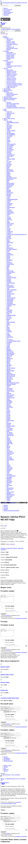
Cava (8, 215)
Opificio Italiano (10, 390)
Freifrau (8, 498)
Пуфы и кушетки (11, 43)
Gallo (8, 288)
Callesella (9, 200)
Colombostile (10, 231)
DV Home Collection (12, 249)
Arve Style (9, 153)
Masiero (8, 357)
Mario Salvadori (10, 353)
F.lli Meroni (9, 262)
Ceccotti (8, 216)
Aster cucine (9, 156)
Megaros (9, 363)
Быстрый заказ (4, 33)
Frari (8, 284)
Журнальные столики (12, 48)
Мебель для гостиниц (9, 99)
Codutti (8, 230)
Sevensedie (9, 474)
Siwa (8, 436)
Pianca (8, 404)
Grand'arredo (10, 303)
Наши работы (7, 13)
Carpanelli (9, 210)
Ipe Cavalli (9, 318)
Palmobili (9, 393)
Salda (8, 431)
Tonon (8, 455)
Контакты (6, 15)
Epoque (8, 257)
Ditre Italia (9, 482)
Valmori (8, 465)
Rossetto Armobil (11, 426)
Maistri (8, 347)
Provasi (8, 416)
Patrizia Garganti (10, 397)
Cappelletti (9, 204)
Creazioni (9, 235)
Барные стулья (10, 56)
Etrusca (8, 258)
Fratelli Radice (10, 285)
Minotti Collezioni (11, 374)
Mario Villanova (10, 354)
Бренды (5, 8)
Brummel (9, 191)
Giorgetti (9, 296)
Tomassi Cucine (10, 453)
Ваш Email (3, 710)
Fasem (8, 266)
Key (8, 326)
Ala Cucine (9, 121)
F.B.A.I (8, 261)
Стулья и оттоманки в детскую (14, 84)
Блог (5, 768)
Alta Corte (9, 126)
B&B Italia (9, 478)
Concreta (9, 233)
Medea (8, 362)
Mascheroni (9, 355)
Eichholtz (9, 253)
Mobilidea (9, 381)
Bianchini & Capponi (12, 177)
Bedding (9, 173)
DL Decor (9, 245)
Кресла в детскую (11, 82)
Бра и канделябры (11, 105)
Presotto (8, 415)
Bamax (8, 167)
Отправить (3, 613)
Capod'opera (10, 203)
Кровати (9, 63)
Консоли (9, 45)
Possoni (8, 411)
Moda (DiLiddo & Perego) (13, 382)
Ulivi (8, 462)
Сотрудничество (8, 9)
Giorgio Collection (11, 297)
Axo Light (9, 161)
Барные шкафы (10, 57)
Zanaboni (9, 479)
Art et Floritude (10, 145)
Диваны (9, 40)
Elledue (8, 256)
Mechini (8, 361)
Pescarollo (9, 403)
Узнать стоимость (10, 544)
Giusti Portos (10, 301)
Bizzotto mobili (10, 184)
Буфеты (8, 59)
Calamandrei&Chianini (12, 199)
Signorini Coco (10, 435)
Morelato (9, 385)
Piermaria (9, 405)
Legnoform (9, 342)
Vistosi (8, 471)
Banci (8, 168)
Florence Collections (11, 277)
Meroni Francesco (11, 368)
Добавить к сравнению (6, 548)
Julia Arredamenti (11, 322)
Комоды (9, 49)
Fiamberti (9, 273)
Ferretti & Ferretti (11, 272)
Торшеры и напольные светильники (16, 107)
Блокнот (3, 544)
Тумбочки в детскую (12, 74)
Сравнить (3, 549)
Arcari (8, 138)
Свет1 (5, 109)
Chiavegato (9, 225)
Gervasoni (9, 292)
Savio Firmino (10, 434)
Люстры (9, 102)
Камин (8, 117)
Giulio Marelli (10, 300)
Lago (8, 332)
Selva (8, 490)
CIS (7, 486)
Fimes (8, 274)
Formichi (9, 280)
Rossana (9, 424)
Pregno (8, 413)
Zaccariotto (9, 477)
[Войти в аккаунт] (1, 17)
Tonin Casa (9, 454)
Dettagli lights (10, 242)
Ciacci (8, 226)
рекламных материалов (21, 618)
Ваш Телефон (4, 708)
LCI (8, 338)
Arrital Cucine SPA (11, 144)
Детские (6, 68)
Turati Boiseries (10, 459)
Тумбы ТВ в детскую (12, 86)
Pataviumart (9, 396)
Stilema (8, 447)
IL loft (8, 314)
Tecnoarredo (9, 451)
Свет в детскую (10, 76)
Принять (3, 810)
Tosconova (9, 457)
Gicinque (9, 295)
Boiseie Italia (10, 185)
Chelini (8, 222)
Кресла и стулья (11, 41)
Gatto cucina (10, 291)
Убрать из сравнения (18, 548)
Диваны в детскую (11, 78)
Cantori (8, 202)
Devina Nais (9, 496)
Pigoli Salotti (10, 407)
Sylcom (8, 450)
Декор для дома (10, 113)
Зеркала (9, 115)
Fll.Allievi (9, 276)
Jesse (8, 320)
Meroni (8, 366)
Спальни (6, 60)
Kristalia (9, 330)
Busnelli (8, 195)
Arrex (8, 142)
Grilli (8, 307)
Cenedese (9, 218)
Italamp (8, 319)
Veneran (8, 466)
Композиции (10, 38)
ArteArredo (9, 150)
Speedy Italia (10, 443)
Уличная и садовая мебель (10, 98)
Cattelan (8, 214)
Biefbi (8, 180)
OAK (8, 386)
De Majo (9, 237)
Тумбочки (9, 67)
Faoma (8, 265)
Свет (5, 101)
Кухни (5, 36)
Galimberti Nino (10, 287)
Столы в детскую (11, 80)
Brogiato (9, 190)
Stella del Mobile (11, 494)
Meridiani (9, 493)
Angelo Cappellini (11, 130)
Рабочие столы (10, 95)
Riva (8, 421)
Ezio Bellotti (9, 260)
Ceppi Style (9, 219)
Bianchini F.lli (10, 179)
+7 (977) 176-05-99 (15, 29)
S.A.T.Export (10, 428)
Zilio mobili (9, 481)
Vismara (8, 470)
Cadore (8, 198)
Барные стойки (10, 55)
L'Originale (9, 331)
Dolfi (8, 246)
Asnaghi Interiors (11, 154)
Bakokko (9, 165)
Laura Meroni (10, 337)
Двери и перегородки (9, 118)
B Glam (8, 163)
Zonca (8, 484)
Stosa (8, 448)
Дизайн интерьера (8, 12)
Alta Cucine (9, 125)
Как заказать (7, 10)
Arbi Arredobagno (11, 134)
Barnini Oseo (10, 169)
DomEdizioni (10, 248)
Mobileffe (9, 380)
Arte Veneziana (10, 149)
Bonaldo (9, 187)
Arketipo (9, 141)
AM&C (8, 129)
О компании (7, 758)
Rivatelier (9, 423)
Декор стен (9, 111)
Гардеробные (7, 88)
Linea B (8, 343)
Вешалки (9, 114)
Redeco (8, 419)
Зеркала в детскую (11, 79)
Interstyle (9, 316)
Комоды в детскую (11, 75)
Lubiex (8, 346)
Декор (5, 110)
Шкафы (8, 64)
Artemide (9, 152)
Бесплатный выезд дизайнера (8, 502)
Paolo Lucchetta (10, 395)
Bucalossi (9, 194)
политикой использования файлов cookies (11, 802)
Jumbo (8, 323)
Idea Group (9, 312)
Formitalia (9, 281)
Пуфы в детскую (11, 87)
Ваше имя (3, 707)
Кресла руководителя (12, 94)
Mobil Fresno (10, 378)
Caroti (8, 208)
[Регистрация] (3, 17)
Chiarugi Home (10, 223)
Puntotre (9, 417)
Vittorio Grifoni (10, 492)
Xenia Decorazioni (11, 475)
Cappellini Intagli (11, 207)
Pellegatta (9, 400)
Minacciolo (9, 373)
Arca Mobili (9, 136)
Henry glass (9, 310)
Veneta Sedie (10, 467)
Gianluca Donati (10, 293)
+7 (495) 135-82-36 (5, 29)
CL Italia (9, 229)
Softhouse (9, 440)
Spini (8, 444)
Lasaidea (9, 335)
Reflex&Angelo (10, 420)
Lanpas (8, 334)
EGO (8, 252)
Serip (8, 463)
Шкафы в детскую (11, 72)
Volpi (8, 473)
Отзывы (6, 766)
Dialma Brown (10, 488)
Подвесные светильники (13, 103)
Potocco (8, 412)
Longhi (8, 345)
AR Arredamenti (10, 133)
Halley (8, 308)
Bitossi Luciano (10, 183)
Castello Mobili (10, 212)
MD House (9, 485)
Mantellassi (9, 350)
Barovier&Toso (10, 171)
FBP (8, 268)
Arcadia (8, 137)
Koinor (8, 328)
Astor (8, 157)
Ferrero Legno (10, 270)
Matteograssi (10, 358)
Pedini (8, 399)
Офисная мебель (8, 96)
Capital (8, 500)
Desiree (8, 241)
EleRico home (10, 254)
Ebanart (8, 250)
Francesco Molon (11, 283)
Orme (8, 392)
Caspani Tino (10, 211)
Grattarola (9, 306)
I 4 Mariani (9, 311)
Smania (8, 439)
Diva (8, 243)
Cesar (8, 221)
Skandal (8, 438)
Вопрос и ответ (7, 765)
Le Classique (10, 339)
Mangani (9, 349)
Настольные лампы (11, 106)
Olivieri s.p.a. (10, 388)
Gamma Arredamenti (11, 289)
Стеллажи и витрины (12, 44)
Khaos (8, 327)
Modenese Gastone (11, 384)
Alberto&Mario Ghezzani (13, 122)
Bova (8, 188)
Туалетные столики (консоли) (14, 65)
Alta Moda (9, 127)
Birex (8, 181)
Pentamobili (9, 401)
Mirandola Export (11, 376)
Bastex (8, 172)
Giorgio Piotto (10, 299)
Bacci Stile (9, 164)
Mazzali (8, 359)
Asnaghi (9, 132)
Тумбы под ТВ (10, 47)
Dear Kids (9, 238)
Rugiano (9, 427)
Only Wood (9, 389)
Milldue (8, 372)
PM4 (8, 408)
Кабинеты (6, 91)
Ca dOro (9, 196)
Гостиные (6, 37)
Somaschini (9, 442)
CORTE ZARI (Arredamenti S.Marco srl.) (17, 234)
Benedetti (9, 176)
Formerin (9, 279)
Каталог (6, 756)
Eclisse (8, 206)
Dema (8, 239)
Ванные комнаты (8, 90)
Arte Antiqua (10, 146)
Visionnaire (9, 469)
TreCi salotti (9, 458)
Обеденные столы (11, 53)
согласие (8, 615)
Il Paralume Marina (11, 315)
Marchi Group (10, 351)
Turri (8, 461)
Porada (8, 409)
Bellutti (8, 175)
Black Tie (9, 497)
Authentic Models (11, 159)
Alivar (8, 123)
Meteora (8, 369)
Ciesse (8, 227)
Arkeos (8, 140)
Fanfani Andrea (10, 264)
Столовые (6, 51)
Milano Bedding (10, 370)
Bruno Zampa (10, 192)
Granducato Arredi (11, 304)
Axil (8, 160)
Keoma (8, 324)
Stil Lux (8, 446)
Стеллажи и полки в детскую (14, 83)
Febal (8, 269)
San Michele (9, 432)
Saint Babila (9, 430)
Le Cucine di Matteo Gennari (13, 341)
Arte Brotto (9, 148)
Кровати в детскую (11, 71)
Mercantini (9, 365)
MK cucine (9, 377)
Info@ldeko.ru (5, 782)
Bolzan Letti (9, 489)
